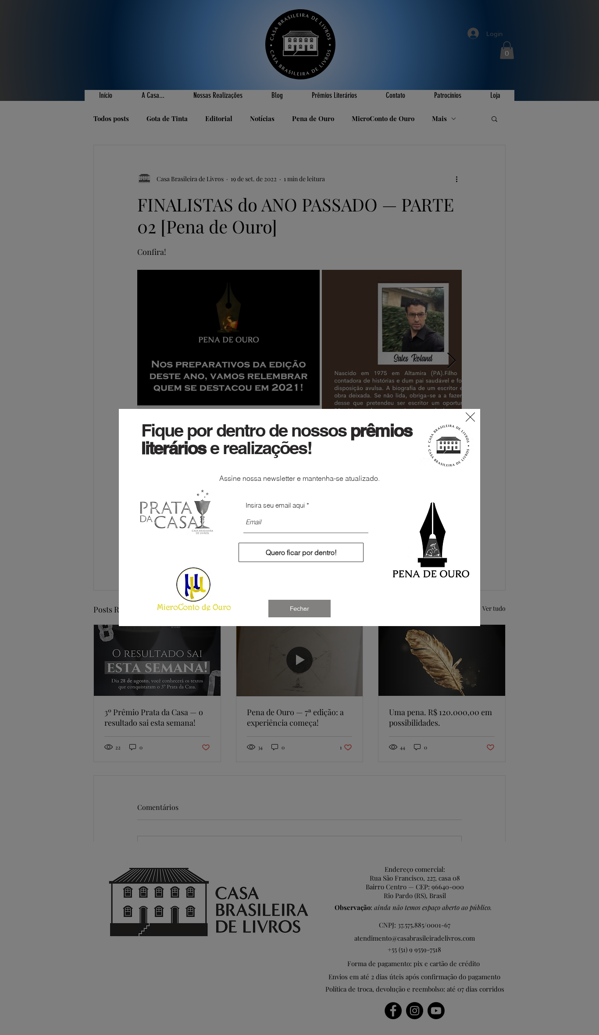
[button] (470, 417)
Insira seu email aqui (275, 505)
